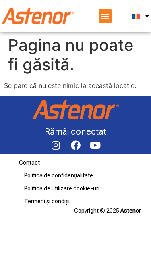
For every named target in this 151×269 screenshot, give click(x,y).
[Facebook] (76, 145)
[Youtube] (95, 145)
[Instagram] (56, 145)
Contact (29, 162)
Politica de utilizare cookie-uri (61, 188)
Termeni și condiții (47, 201)
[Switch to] (140, 16)
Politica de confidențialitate (58, 175)
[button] (105, 16)
